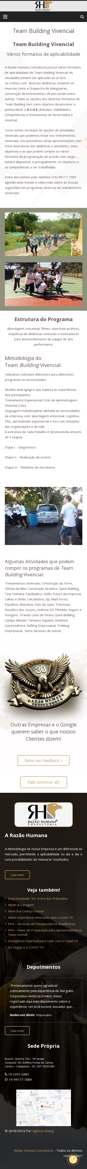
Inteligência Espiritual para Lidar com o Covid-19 (43, 941)
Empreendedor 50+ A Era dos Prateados (38, 898)
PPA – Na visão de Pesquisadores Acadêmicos (42, 924)
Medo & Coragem (21, 905)
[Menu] (5, 16)
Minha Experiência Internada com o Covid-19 (40, 917)
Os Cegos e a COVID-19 (25, 947)
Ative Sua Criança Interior (26, 911)
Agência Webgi (43, 1131)
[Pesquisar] (82, 16)
